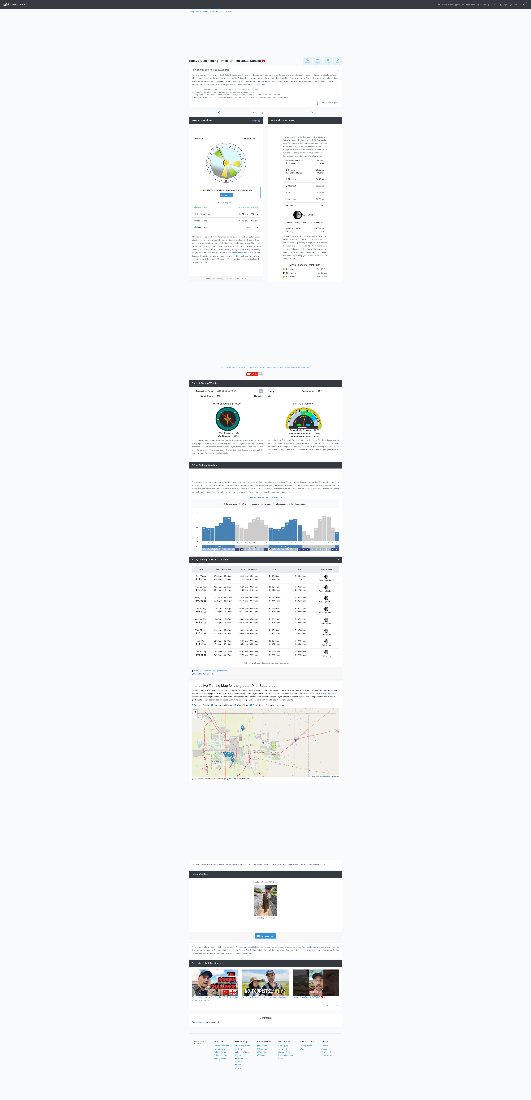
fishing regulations (329, 693)
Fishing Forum (220, 1052)
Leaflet (314, 776)
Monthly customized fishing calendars (210, 671)
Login (504, 5)
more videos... (333, 1006)
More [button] (493, 5)
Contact (325, 1046)
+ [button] (195, 711)
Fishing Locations (221, 1046)
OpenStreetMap (325, 776)
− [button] (195, 715)
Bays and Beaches (202, 705)
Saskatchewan (215, 12)
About (324, 1049)
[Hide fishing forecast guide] (338, 70)
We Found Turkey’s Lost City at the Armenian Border (265, 997)
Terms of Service (329, 1052)
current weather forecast (240, 253)
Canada (205, 12)
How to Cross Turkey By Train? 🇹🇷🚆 (309, 997)
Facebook (263, 1046)
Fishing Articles (220, 1058)
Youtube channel (309, 947)
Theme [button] (515, 5)
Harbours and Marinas (223, 705)
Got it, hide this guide (329, 103)
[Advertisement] (265, 34)
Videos (472, 5)
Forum (483, 5)
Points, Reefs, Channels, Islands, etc (269, 705)
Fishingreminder (18, 4)
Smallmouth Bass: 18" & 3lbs (265, 882)
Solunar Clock (284, 1052)
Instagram (263, 1049)
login (200, 1022)
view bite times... (261, 84)
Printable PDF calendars (204, 674)
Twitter (262, 1055)
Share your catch (266, 936)
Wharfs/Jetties (243, 705)
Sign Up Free (226, 195)
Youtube (262, 1052)
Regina (245, 75)
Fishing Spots (194, 12)
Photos (461, 5)
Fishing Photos (220, 1055)
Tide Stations (219, 1049)
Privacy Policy (328, 1055)
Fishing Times (446, 5)
